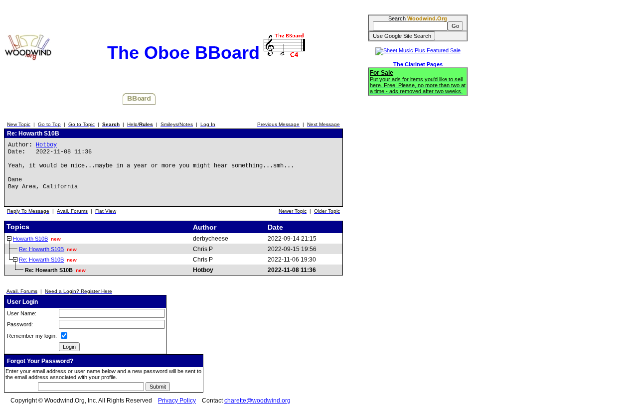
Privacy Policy (177, 400)
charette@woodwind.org (257, 400)
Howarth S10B (30, 239)
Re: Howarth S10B (41, 249)
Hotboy (46, 144)
